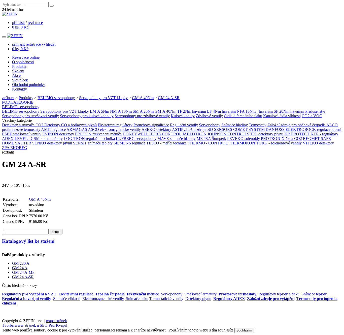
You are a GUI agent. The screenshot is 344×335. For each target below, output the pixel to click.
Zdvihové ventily (209, 116)
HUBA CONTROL (165, 134)
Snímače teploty (314, 294)
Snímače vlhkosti (66, 298)
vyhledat (48, 44)
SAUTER (23, 143)
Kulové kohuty (183, 116)
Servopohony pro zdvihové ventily (142, 116)
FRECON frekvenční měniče (98, 134)
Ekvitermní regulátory (115, 125)
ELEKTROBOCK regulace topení (313, 129)
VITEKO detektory (318, 143)
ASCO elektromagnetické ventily (114, 129)
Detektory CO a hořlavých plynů (70, 125)
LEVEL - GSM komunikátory (39, 138)
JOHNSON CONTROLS (228, 134)
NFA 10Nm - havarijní (255, 111)
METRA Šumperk (211, 138)
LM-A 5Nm (99, 111)
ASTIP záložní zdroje (189, 129)
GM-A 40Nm (143, 98)
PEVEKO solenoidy (243, 138)
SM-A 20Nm (143, 111)
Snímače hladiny (234, 125)
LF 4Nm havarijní (221, 111)
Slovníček (20, 80)
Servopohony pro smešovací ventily (30, 116)
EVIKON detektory (58, 134)
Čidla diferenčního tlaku (243, 116)
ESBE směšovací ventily (21, 134)
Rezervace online (26, 57)
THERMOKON (242, 143)
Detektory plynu (198, 298)
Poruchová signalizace (151, 125)
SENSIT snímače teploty (93, 143)
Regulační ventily (184, 125)
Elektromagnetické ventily (103, 298)
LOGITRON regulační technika (89, 138)
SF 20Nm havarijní (289, 111)
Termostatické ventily (166, 298)
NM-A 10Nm (121, 111)
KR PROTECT (296, 134)
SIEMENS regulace (129, 143)
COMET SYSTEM (249, 129)
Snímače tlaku (136, 298)
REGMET (312, 138)
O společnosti (23, 62)
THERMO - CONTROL (208, 143)
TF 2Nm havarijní (191, 111)
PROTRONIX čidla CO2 (281, 138)
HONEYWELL (136, 134)
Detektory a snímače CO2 (23, 125)
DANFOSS (276, 129)
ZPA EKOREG (14, 147)
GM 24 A (19, 268)
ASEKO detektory (156, 129)
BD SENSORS (219, 129)
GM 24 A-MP (23, 272)
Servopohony (209, 125)
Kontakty (19, 89)
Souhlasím (244, 330)
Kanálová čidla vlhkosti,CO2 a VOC (292, 116)
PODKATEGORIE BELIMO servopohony (20, 104)
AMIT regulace (53, 129)
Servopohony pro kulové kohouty (87, 116)
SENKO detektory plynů (52, 143)
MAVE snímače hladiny (176, 138)
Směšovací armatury (200, 294)
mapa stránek (56, 321)
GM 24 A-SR (169, 98)
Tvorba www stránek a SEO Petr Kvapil (34, 325)
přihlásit (18, 22)
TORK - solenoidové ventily (279, 143)
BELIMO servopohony (56, 98)
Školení (18, 71)
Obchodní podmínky (28, 84)
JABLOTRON (194, 134)
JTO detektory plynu (266, 134)
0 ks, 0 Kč (20, 27)
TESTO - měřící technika (166, 143)
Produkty (19, 66)
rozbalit (8, 152)
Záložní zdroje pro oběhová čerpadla (296, 125)
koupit (56, 232)
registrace (35, 22)
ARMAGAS (76, 129)
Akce (16, 75)
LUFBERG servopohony (136, 138)
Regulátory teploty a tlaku (278, 294)
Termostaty (257, 125)
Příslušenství (315, 111)
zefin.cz (8, 98)
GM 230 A (20, 263)
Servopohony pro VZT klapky (103, 98)
